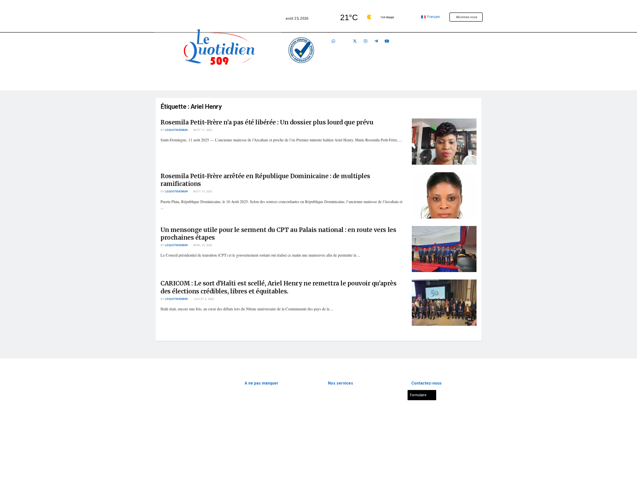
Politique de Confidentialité (177, 461)
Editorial (231, 76)
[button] (199, 76)
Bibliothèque (426, 76)
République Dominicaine (263, 416)
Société (329, 76)
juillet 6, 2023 (203, 299)
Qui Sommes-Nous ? (171, 450)
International (254, 405)
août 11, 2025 (202, 130)
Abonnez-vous (466, 17)
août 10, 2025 (202, 191)
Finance (263, 76)
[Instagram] (365, 41)
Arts (248, 438)
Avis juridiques (339, 405)
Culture (362, 76)
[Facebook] (344, 41)
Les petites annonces (344, 416)
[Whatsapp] (333, 41)
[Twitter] (355, 41)
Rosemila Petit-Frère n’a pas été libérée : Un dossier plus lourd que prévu (266, 122)
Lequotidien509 (176, 130)
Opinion (251, 427)
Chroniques (254, 449)
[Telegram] (376, 41)
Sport (392, 76)
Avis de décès (339, 394)
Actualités (196, 76)
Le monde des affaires (262, 460)
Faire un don (445, 50)
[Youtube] (387, 41)
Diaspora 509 (255, 394)
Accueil (167, 76)
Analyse (297, 76)
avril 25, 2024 (202, 245)
